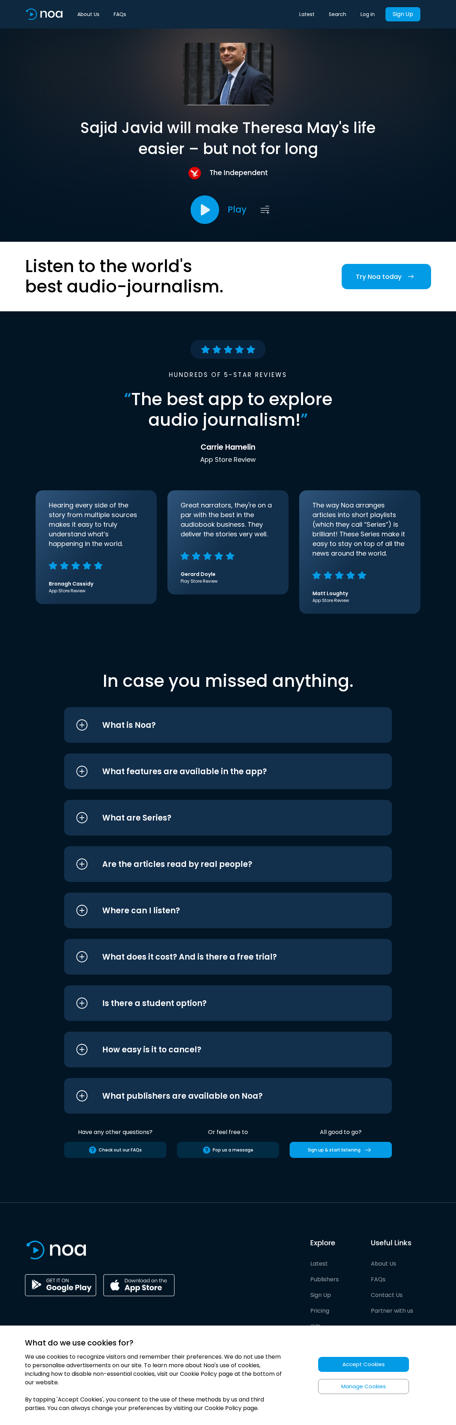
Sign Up (403, 14)
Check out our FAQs (120, 1150)
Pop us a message (233, 1150)
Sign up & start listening (334, 1150)
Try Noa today (378, 276)
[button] (214, 725)
